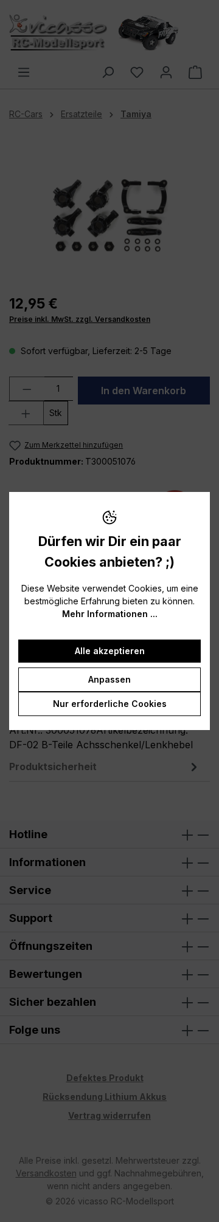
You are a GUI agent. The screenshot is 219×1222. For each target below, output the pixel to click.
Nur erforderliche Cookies (110, 703)
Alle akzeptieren (110, 651)
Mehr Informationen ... (110, 614)
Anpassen (109, 679)
